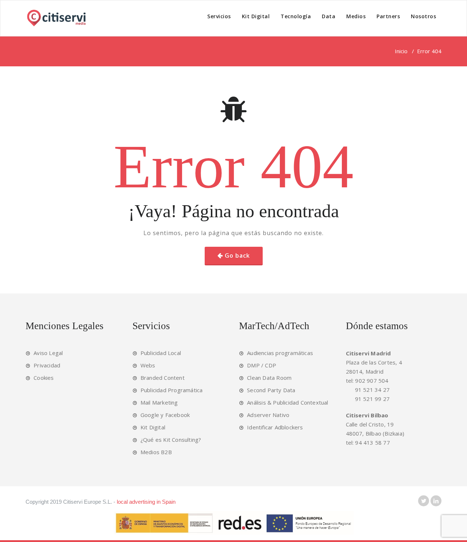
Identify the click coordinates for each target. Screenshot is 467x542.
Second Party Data (271, 390)
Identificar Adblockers (275, 427)
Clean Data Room (269, 377)
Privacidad (47, 365)
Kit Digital (256, 16)
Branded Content (162, 377)
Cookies (44, 377)
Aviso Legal (48, 352)
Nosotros (423, 16)
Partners (388, 16)
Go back (237, 255)
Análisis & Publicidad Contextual (287, 402)
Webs (147, 365)
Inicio (401, 51)
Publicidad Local (160, 352)
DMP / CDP (261, 365)
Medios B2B (156, 452)
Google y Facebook (165, 414)
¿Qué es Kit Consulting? (170, 439)
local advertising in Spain (146, 502)
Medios (356, 16)
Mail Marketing (159, 402)
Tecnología (296, 16)
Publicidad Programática (171, 390)
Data (328, 16)
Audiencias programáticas (280, 352)
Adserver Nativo (268, 414)
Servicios (219, 16)
